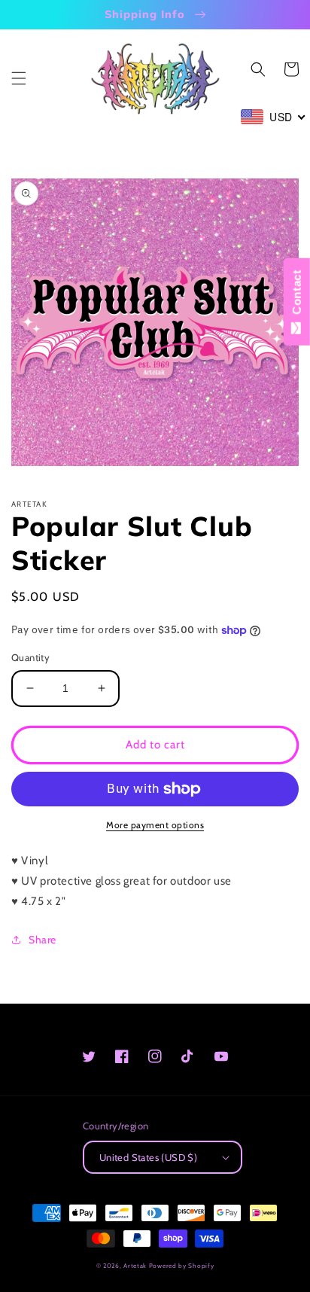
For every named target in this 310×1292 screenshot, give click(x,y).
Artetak (135, 1265)
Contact (296, 295)
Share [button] (42, 939)
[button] (18, 78)
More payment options (155, 824)
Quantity (30, 657)
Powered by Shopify (181, 1265)
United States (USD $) (148, 1157)
